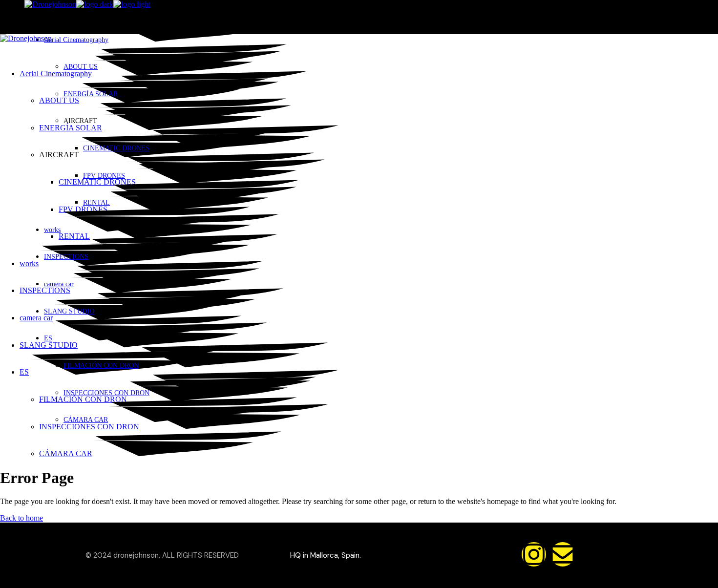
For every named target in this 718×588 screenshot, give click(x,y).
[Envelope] (562, 554)
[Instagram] (534, 554)
